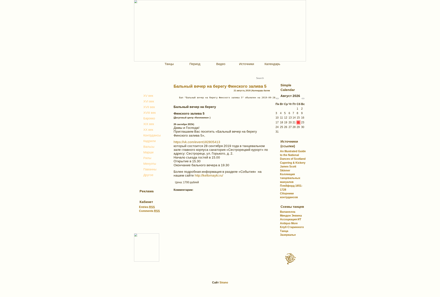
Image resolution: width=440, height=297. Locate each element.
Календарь (272, 64)
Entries (147, 207)
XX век (148, 129)
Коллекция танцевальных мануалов (290, 178)
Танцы (169, 64)
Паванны (149, 169)
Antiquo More (289, 223)
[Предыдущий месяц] (277, 98)
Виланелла (287, 211)
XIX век (148, 124)
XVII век (149, 107)
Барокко (149, 118)
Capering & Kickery (292, 162)
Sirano (223, 282)
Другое (148, 175)
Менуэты (149, 163)
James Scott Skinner (288, 168)
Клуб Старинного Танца (292, 229)
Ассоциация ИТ (290, 219)
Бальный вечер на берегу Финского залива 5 (220, 86)
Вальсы (148, 146)
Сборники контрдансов (289, 195)
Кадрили (149, 141)
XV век (148, 95)
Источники (246, 64)
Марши (148, 152)
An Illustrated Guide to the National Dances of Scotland (293, 155)
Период (194, 64)
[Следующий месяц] (303, 98)
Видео (220, 64)
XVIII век (149, 112)
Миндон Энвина (291, 215)
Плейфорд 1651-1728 (291, 187)
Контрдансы (152, 135)
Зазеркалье (288, 234)
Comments (149, 210)
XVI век (148, 101)
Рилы (147, 158)
